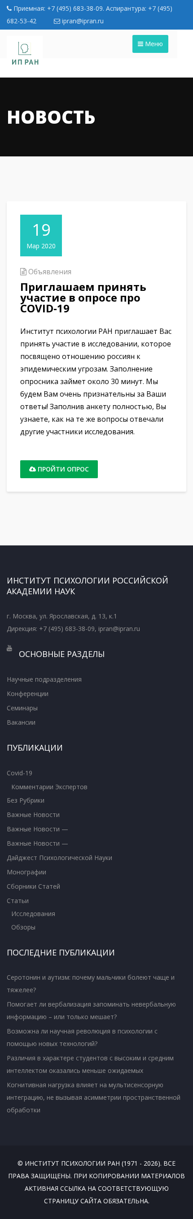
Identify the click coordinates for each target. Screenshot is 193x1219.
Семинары (22, 708)
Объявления (49, 272)
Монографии (26, 872)
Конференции (27, 693)
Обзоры (23, 927)
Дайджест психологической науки (59, 857)
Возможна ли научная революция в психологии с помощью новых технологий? (82, 1037)
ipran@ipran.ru (82, 21)
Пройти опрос (62, 469)
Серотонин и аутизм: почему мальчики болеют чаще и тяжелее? (91, 983)
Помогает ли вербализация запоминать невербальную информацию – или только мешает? (91, 1010)
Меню (153, 43)
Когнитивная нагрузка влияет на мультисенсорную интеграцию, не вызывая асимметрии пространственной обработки (93, 1097)
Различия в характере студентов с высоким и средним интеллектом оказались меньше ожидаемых (90, 1064)
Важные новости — (37, 829)
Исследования (33, 913)
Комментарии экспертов (49, 786)
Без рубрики (25, 800)
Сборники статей (33, 886)
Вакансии (21, 722)
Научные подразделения (44, 679)
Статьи (18, 900)
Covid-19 (19, 773)
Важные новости (33, 814)
